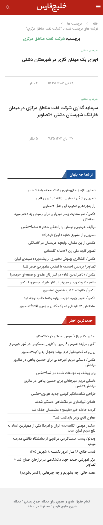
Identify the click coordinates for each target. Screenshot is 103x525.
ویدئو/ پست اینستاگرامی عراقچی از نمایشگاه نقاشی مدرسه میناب (54, 441)
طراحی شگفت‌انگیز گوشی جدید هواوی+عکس (63, 394)
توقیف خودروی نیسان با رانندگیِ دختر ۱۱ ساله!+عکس (58, 227)
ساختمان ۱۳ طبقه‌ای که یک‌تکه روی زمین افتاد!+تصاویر (58, 306)
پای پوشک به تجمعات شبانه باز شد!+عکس (66, 373)
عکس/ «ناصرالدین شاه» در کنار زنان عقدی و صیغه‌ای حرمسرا (53, 274)
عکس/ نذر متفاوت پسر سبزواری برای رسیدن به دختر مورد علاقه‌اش (55, 216)
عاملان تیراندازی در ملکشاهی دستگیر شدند (65, 402)
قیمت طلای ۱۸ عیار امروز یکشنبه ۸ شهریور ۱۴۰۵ (63, 451)
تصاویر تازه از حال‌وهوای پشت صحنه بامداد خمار (62, 190)
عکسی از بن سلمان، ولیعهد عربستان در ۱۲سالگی (62, 242)
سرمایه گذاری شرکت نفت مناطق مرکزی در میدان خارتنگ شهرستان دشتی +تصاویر (53, 111)
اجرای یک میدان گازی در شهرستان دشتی (60, 59)
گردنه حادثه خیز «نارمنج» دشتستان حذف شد (64, 410)
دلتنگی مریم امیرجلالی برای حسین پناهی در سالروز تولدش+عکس (60, 383)
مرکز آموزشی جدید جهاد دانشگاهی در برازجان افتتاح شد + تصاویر (55, 462)
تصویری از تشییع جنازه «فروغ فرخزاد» (69, 235)
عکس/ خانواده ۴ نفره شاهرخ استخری (69, 290)
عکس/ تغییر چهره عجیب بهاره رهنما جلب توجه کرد (60, 298)
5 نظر (34, 138)
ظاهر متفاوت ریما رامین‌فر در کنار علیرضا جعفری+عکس (58, 282)
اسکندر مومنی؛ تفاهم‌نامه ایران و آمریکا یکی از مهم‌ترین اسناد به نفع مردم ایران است (52, 428)
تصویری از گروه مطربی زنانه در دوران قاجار (66, 198)
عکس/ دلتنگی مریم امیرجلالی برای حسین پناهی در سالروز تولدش (55, 362)
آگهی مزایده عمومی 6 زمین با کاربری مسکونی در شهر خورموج (52, 344)
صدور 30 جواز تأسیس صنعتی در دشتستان (66, 336)
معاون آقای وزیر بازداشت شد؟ (74, 417)
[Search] (7, 8)
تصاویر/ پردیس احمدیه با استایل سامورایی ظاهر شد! (59, 266)
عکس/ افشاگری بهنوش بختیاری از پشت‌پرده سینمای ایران (55, 258)
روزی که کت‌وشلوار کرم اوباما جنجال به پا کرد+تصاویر (59, 352)
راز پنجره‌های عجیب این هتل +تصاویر (69, 206)
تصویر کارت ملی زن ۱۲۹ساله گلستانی (70, 250)
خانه (95, 24)
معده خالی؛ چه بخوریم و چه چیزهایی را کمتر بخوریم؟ (58, 472)
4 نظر (34, 83)
